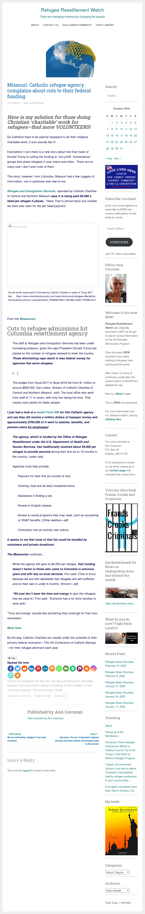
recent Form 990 (48, 412)
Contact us (51, 24)
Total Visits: (112, 902)
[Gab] (73, 668)
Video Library (105, 24)
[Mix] (52, 668)
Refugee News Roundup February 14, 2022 (119, 664)
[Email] (66, 668)
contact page (118, 470)
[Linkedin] (31, 668)
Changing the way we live (38, 681)
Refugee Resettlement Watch (72, 9)
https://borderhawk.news (119, 603)
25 (126, 142)
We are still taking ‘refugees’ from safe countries (26, 737)
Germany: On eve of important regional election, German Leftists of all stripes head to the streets (76, 738)
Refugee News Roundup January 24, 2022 (119, 694)
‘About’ (119, 394)
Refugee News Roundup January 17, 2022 (119, 705)
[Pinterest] (38, 668)
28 (107, 148)
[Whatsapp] (59, 668)
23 (116, 142)
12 (130, 129)
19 (130, 135)
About (35, 24)
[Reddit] (24, 668)
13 (135, 129)
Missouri (60, 696)
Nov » (117, 158)
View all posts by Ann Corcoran (45, 718)
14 (107, 135)
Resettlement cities (78, 685)
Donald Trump (43, 696)
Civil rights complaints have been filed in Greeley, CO (121, 788)
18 (126, 135)
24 (121, 142)
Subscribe (119, 242)
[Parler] (80, 668)
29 (112, 148)
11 (126, 129)
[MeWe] (45, 668)
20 (135, 135)
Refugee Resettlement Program (41, 685)
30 (116, 148)
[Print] (86, 668)
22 (112, 142)
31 (121, 148)
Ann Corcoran (34, 102)
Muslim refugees (68, 681)
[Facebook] (11, 668)
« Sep (108, 158)
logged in (27, 770)
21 (107, 142)
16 (116, 135)
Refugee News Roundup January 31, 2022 (119, 684)
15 (112, 135)
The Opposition (43, 690)
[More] (17, 675)
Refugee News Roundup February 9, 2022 (119, 674)
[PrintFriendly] (11, 675)
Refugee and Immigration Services (31, 191)
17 (121, 135)
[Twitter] (17, 668)
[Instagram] (93, 668)
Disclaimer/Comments (77, 24)
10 (121, 129)
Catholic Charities (20, 696)
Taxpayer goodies (19, 690)
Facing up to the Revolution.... (114, 734)
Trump (58, 690)
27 (135, 142)
